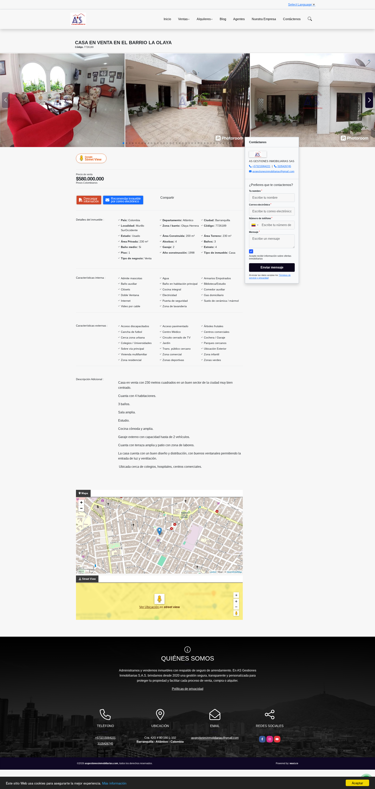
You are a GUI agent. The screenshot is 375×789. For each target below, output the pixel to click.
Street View (93, 158)
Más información (114, 783)
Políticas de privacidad (187, 688)
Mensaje (254, 232)
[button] (123, 143)
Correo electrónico (260, 204)
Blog (223, 19)
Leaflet (213, 571)
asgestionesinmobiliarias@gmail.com (273, 171)
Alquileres (204, 19)
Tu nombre (255, 191)
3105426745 (284, 166)
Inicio (167, 19)
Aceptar (357, 782)
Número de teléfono (260, 218)
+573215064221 (261, 166)
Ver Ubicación (149, 607)
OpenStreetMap (234, 571)
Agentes (239, 19)
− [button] (81, 508)
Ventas (183, 19)
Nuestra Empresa (264, 19)
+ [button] (81, 502)
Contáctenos (292, 19)
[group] (62, 100)
